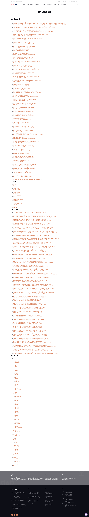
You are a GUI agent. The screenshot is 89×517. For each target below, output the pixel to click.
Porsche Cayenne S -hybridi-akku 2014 (20, 55)
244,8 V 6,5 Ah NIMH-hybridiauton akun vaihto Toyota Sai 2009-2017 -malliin (28, 314)
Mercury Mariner (18, 427)
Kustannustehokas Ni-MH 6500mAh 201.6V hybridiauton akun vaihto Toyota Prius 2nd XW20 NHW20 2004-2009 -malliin (36, 238)
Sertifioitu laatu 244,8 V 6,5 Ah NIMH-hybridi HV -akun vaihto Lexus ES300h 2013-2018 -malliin (31, 277)
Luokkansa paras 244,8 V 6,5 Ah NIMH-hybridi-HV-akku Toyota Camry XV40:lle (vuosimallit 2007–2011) (33, 282)
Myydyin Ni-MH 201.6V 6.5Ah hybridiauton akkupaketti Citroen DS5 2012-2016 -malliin (30, 263)
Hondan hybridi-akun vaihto (33, 492)
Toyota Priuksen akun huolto (18, 149)
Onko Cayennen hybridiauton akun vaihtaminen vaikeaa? (24, 41)
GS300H (17, 408)
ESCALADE (17, 435)
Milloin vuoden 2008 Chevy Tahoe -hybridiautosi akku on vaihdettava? (27, 162)
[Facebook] (12, 515)
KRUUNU (17, 386)
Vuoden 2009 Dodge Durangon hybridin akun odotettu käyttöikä (25, 99)
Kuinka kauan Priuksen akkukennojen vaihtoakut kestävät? (24, 164)
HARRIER (17, 363)
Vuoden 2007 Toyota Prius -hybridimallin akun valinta (23, 139)
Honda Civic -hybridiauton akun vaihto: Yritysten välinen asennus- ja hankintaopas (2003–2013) (32, 26)
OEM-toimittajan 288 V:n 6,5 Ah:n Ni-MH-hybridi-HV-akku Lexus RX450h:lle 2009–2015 (30, 239)
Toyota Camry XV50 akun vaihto (19, 77)
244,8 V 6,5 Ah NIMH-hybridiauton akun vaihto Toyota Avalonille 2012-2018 (28, 324)
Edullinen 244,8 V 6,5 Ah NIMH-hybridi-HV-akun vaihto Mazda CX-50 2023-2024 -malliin (30, 266)
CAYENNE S (17, 423)
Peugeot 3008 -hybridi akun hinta (20, 118)
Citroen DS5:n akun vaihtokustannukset (21, 108)
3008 (16, 442)
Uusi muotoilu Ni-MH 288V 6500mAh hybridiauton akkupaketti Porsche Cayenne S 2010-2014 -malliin (33, 262)
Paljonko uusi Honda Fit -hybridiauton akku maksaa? (23, 157)
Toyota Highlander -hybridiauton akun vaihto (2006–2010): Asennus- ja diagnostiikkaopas (30, 28)
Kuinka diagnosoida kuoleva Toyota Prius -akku (22, 154)
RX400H (17, 412)
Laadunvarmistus (16, 197)
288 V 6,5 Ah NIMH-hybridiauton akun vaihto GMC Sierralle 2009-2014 (26, 301)
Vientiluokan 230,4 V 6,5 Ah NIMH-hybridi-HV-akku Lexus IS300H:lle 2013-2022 (28, 276)
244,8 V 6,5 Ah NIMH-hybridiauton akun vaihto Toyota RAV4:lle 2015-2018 (27, 326)
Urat (14, 196)
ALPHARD (17, 381)
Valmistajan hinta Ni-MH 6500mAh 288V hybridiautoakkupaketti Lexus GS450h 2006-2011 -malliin (32, 228)
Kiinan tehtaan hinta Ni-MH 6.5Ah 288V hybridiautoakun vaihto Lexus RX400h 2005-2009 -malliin (32, 242)
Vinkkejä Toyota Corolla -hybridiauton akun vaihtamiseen (24, 168)
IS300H (16, 415)
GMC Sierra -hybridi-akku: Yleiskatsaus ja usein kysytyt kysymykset (26, 76)
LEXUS (14, 401)
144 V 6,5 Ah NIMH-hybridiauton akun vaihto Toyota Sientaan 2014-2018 (27, 245)
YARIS (16, 370)
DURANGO (17, 453)
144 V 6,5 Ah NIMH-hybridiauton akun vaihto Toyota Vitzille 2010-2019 (27, 318)
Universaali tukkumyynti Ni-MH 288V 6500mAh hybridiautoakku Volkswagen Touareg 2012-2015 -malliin (33, 249)
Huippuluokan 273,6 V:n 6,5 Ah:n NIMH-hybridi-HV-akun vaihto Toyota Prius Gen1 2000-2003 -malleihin (33, 285)
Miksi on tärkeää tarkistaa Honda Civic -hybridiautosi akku (24, 110)
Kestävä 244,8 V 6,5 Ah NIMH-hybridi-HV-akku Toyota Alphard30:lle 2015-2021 (28, 270)
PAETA (16, 428)
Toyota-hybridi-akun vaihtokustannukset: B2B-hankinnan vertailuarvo (27, 30)
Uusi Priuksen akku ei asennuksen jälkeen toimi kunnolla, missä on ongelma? (28, 38)
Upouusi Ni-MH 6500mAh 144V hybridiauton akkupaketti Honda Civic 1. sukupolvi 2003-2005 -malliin (32, 352)
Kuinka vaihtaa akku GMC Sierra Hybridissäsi (21, 89)
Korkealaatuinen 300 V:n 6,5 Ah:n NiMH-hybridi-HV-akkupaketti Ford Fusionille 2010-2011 (30, 345)
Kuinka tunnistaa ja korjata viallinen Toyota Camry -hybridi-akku (25, 144)
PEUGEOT (15, 439)
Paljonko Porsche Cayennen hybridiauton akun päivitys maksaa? (25, 39)
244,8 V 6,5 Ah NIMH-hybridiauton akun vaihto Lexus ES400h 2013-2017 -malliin (29, 307)
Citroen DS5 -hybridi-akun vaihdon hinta (21, 53)
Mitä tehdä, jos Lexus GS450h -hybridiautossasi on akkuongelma (25, 96)
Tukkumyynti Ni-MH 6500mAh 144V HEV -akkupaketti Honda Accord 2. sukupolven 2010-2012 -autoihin (33, 349)
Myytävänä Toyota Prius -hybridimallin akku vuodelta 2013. (24, 138)
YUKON (16, 450)
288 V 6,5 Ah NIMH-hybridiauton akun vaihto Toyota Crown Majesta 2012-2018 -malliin (30, 334)
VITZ (16, 369)
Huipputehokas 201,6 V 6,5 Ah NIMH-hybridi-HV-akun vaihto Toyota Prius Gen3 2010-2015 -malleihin (32, 284)
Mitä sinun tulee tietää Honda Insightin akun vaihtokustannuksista (26, 171)
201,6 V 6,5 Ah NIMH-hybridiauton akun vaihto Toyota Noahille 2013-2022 (27, 316)
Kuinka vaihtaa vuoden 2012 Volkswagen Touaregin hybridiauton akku (26, 61)
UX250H (17, 409)
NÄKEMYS (17, 400)
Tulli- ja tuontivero (17, 195)
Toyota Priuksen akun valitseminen (20, 158)
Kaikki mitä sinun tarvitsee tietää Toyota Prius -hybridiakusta (25, 87)
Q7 (15, 466)
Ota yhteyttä (56, 4)
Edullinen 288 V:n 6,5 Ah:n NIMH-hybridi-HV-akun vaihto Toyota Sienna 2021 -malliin (29, 268)
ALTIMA (16, 458)
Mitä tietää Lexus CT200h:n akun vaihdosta (21, 148)
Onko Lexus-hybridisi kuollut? (19, 137)
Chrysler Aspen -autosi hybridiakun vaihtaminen (22, 97)
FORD (14, 424)
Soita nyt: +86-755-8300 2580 (62, 1)
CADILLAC (15, 434)
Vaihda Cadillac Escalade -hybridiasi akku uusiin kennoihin (24, 51)
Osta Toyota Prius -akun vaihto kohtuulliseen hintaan (23, 102)
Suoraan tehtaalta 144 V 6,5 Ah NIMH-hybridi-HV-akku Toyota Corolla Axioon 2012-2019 (30, 219)
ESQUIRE (17, 361)
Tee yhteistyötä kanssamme (47, 4)
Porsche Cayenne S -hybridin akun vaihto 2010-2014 (23, 114)
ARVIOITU (17, 388)
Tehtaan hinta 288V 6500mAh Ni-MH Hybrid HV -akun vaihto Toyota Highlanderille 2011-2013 (31, 339)
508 (16, 443)
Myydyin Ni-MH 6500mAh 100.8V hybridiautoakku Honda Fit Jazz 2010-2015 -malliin (29, 243)
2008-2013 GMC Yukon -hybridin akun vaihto (22, 81)
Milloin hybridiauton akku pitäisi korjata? (21, 50)
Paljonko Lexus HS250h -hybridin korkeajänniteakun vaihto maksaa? (26, 69)
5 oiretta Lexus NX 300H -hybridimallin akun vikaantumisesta (25, 91)
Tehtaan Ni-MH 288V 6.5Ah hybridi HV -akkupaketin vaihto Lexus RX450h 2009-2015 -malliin (31, 240)
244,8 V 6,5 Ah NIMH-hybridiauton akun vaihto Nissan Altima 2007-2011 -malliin (28, 306)
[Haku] (77, 4)
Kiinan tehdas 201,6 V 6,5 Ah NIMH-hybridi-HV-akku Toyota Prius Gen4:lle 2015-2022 (29, 296)
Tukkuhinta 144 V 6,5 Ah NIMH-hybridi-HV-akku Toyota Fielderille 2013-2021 (28, 295)
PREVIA (16, 378)
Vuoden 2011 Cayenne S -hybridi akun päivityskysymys (24, 54)
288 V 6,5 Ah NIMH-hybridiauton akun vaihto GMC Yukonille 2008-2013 (27, 303)
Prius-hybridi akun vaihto (18, 116)
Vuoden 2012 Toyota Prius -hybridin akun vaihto (22, 106)
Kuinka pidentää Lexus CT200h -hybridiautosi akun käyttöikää (25, 68)
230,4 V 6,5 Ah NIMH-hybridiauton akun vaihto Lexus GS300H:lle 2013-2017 (28, 310)
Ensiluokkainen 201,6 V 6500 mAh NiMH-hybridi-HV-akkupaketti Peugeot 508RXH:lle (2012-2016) (32, 342)
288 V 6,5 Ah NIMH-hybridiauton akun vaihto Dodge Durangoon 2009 (26, 300)
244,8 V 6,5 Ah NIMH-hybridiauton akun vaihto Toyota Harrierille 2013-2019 (27, 311)
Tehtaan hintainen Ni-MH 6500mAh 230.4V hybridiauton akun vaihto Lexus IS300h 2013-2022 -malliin (33, 227)
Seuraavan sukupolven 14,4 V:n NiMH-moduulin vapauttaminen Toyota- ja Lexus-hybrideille (31, 34)
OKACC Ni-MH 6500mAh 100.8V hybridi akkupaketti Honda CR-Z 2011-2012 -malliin (29, 258)
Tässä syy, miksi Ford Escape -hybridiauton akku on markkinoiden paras (27, 80)
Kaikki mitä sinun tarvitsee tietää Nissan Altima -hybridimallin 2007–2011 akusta (28, 70)
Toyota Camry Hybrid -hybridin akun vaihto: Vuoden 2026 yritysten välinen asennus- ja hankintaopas (33, 31)
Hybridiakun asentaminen (18, 199)
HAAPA (16, 456)
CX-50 (16, 464)
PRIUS (16, 392)
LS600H (16, 405)
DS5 (16, 438)
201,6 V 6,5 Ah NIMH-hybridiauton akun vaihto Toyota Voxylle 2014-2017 (27, 333)
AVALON (17, 376)
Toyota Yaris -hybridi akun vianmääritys (21, 169)
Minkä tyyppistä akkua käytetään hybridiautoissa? (23, 45)
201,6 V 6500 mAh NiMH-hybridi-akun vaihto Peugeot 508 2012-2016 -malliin (28, 250)
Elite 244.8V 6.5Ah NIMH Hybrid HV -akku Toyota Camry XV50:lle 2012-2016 (27, 281)
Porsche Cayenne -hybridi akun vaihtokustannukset (23, 130)
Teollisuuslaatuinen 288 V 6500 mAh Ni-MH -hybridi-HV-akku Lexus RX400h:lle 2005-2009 (31, 272)
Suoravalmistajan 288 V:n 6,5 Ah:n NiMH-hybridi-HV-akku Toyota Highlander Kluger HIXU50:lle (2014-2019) (34, 292)
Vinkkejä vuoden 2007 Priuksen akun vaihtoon (22, 129)
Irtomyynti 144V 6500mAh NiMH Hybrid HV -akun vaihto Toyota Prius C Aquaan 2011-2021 (30, 289)
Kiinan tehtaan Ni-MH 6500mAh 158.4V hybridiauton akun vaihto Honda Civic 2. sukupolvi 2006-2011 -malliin (34, 253)
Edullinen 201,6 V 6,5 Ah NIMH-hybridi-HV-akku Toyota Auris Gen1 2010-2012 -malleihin (30, 213)
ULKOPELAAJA (18, 362)
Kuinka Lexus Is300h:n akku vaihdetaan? (21, 49)
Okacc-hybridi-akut (48, 514)
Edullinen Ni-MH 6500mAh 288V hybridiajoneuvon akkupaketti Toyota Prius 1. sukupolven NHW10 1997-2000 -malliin (35, 350)
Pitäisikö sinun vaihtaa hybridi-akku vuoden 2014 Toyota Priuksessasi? (27, 92)
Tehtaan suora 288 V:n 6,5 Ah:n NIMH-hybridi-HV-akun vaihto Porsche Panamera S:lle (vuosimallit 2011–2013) (34, 346)
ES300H (16, 418)
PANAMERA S (17, 422)
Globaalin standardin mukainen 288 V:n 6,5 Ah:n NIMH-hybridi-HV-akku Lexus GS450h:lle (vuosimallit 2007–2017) (35, 274)
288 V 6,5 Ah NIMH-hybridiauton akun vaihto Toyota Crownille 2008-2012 (27, 337)
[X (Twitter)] (14, 515)
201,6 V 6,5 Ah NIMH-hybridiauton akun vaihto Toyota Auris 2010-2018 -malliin (28, 331)
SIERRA (16, 449)
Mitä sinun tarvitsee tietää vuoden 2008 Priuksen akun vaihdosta (26, 141)
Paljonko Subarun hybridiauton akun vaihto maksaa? (23, 72)
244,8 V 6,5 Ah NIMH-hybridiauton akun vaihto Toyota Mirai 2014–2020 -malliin (28, 319)
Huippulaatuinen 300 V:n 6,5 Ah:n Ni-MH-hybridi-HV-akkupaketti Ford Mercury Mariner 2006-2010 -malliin (33, 343)
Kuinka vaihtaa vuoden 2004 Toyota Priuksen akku (23, 145)
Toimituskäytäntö (16, 189)
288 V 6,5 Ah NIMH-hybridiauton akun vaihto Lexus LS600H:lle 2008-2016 (27, 261)
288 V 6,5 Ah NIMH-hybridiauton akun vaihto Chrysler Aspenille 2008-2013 (27, 299)
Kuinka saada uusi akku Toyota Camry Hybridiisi (22, 66)
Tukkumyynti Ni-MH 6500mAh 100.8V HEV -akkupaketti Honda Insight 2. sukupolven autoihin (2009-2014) (33, 246)
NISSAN (14, 457)
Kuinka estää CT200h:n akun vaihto (20, 175)
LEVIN (16, 374)
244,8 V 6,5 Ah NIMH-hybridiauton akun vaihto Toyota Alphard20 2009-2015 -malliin (29, 330)
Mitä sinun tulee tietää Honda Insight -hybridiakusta (23, 111)
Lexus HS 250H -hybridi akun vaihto (20, 73)
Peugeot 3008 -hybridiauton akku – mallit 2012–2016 (23, 74)
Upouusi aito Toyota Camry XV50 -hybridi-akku (22, 65)
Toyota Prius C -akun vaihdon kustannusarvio (22, 119)
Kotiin (24, 4)
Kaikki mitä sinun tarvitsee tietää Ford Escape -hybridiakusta (25, 85)
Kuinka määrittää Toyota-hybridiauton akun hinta (23, 126)
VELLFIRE (17, 380)
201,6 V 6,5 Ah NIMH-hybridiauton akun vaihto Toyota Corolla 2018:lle (26, 322)
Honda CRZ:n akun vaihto (18, 152)
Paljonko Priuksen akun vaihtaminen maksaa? (22, 123)
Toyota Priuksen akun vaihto (18, 161)
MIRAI (16, 372)
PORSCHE (15, 420)
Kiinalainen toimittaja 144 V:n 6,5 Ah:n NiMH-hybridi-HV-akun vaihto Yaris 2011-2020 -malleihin (31, 223)
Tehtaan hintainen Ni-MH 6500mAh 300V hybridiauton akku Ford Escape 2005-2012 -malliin (31, 251)
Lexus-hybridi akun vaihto (33, 493)
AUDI (14, 465)
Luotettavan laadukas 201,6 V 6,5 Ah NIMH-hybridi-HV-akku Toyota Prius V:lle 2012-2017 (30, 280)
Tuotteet (15, 204)
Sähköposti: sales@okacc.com (73, 1)
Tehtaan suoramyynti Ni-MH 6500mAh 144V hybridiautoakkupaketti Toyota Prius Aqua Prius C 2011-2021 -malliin (35, 234)
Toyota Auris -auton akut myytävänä (20, 125)
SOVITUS (17, 395)
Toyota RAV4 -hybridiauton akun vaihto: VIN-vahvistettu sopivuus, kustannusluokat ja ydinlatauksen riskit (34, 27)
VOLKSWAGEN (16, 445)
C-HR (16, 366)
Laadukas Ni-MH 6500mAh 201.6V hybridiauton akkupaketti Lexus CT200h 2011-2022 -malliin (31, 235)
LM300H (17, 403)
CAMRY (16, 391)
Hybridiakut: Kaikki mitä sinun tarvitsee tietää (22, 42)
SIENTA (16, 382)
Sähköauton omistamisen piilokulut (20, 62)
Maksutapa (15, 207)
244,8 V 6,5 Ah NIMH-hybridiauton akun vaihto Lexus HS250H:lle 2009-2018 (28, 308)
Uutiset (14, 206)
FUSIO (16, 426)
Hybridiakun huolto (17, 187)
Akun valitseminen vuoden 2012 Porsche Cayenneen (23, 57)
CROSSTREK (17, 461)
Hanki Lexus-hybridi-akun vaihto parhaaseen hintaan (23, 120)
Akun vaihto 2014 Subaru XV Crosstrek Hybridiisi (22, 58)
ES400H (16, 404)
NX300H (17, 414)
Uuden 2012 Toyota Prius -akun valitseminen (22, 142)
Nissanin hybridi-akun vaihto (33, 503)
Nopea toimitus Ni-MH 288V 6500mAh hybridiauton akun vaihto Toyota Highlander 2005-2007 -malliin (33, 348)
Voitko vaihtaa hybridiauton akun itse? (20, 93)
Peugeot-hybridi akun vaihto (33, 501)
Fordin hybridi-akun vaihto (33, 496)
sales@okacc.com (68, 492)
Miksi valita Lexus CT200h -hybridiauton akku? (22, 88)
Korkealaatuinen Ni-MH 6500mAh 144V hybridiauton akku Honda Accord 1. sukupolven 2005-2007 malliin (33, 255)
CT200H (17, 419)
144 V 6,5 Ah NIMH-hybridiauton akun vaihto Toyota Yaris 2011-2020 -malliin (28, 265)
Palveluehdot (15, 193)
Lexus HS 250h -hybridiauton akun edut (21, 84)
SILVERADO (17, 431)
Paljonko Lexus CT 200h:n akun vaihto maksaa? (22, 165)
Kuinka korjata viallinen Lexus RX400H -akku (22, 133)
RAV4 (16, 377)
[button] (54, 1)
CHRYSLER (15, 454)
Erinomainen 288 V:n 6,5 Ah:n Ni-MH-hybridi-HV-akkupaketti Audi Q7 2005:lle (28, 341)
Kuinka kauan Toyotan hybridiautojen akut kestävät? (23, 43)
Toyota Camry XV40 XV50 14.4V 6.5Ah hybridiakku (23, 78)
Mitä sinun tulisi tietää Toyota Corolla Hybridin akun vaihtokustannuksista (27, 179)
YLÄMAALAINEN (18, 389)
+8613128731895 (68, 495)
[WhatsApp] (17, 515)
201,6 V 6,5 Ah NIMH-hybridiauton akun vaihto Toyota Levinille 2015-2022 (27, 323)
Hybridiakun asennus (49, 493)
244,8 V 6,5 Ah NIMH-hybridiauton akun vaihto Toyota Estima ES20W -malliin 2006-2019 (30, 338)
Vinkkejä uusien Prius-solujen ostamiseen (21, 153)
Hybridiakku (29, 4)
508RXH (16, 441)
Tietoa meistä (37, 4)
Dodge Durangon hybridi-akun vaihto (20, 100)
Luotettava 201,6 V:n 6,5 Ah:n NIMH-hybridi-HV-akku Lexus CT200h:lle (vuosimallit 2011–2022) (31, 278)
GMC (14, 447)
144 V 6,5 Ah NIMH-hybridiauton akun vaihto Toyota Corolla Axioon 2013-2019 (28, 320)
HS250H (17, 407)
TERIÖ (16, 373)
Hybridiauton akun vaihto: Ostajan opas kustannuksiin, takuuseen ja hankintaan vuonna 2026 (31, 22)
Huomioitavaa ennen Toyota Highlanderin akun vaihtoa (24, 146)
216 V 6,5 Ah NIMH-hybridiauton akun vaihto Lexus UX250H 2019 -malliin (27, 257)
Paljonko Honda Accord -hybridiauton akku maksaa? (23, 127)
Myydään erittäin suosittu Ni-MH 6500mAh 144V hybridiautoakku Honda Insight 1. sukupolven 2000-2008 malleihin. (35, 353)
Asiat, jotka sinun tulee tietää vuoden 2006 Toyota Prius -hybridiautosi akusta (28, 134)
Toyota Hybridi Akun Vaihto (33, 490)
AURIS (16, 384)
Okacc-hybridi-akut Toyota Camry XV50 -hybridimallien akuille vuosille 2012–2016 (29, 64)
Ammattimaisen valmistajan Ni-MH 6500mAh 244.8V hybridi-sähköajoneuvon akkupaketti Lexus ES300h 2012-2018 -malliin (37, 230)
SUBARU (15, 460)
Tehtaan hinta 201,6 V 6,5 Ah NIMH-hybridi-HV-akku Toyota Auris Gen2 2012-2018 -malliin (30, 221)
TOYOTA (15, 358)
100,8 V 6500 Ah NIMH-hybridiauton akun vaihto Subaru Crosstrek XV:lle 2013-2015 (29, 212)
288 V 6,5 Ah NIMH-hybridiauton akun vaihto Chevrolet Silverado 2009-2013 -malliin (29, 304)
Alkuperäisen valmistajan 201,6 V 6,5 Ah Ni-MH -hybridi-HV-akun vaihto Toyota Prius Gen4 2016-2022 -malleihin (35, 216)
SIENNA (16, 359)
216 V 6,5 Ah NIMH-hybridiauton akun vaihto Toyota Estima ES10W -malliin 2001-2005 (30, 297)
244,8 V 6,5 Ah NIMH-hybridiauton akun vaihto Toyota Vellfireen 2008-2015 (27, 329)
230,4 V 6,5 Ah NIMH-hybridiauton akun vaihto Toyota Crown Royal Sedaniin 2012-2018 (30, 335)
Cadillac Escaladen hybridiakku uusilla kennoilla (22, 35)
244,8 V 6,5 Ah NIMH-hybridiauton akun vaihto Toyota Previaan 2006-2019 (27, 327)
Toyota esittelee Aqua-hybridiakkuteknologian (22, 172)
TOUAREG (17, 446)
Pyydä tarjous (63, 4)
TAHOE (16, 433)
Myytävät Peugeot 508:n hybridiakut (20, 112)
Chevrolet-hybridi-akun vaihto (34, 497)
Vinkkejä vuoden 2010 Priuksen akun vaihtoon (22, 150)
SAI (16, 365)
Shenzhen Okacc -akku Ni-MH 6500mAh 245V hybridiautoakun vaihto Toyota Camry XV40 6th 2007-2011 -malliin (35, 232)
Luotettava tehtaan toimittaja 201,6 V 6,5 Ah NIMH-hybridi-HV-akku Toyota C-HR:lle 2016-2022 (31, 215)
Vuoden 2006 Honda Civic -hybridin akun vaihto (22, 173)
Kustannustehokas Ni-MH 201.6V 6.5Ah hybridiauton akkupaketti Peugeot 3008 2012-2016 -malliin (32, 254)
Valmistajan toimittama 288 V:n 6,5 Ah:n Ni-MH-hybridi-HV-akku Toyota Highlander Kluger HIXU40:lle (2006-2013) (35, 291)
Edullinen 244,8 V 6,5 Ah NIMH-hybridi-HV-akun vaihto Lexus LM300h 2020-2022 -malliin (30, 269)
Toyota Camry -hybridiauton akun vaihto (21, 122)
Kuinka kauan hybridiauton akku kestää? (21, 95)
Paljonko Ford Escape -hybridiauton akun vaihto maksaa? (24, 46)
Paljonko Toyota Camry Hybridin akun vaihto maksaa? (23, 107)
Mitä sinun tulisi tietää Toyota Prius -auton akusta (23, 156)
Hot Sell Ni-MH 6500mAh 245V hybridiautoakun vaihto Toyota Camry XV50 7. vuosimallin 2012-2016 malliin (34, 231)
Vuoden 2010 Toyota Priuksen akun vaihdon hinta (22, 177)
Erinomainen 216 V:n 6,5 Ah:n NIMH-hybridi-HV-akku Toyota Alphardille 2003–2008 (29, 287)
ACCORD (17, 399)
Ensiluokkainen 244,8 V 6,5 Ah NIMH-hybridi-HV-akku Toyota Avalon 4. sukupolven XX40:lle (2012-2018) (33, 220)
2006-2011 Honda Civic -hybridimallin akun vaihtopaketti (24, 104)
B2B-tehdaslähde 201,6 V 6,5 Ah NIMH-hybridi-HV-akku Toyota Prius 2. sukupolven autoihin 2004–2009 (33, 288)
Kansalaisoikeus (18, 396)
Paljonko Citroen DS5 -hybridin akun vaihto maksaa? (23, 115)
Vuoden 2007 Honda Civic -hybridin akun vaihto (22, 176)
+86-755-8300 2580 (69, 499)
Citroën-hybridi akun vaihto (33, 500)
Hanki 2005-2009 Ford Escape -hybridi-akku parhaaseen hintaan (26, 60)
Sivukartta (15, 185)
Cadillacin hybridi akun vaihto (34, 499)
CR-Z (16, 397)
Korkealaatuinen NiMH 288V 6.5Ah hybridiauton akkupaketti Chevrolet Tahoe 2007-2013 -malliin (32, 247)
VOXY (16, 385)
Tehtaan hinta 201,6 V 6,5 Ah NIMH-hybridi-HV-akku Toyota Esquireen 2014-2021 (29, 293)
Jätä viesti (15, 191)
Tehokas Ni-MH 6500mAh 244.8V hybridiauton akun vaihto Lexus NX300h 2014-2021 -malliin (31, 226)
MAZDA (14, 462)
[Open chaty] (86, 514)
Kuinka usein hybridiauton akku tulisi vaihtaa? (22, 47)
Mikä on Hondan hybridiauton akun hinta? (21, 160)
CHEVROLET (15, 430)
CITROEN (15, 437)
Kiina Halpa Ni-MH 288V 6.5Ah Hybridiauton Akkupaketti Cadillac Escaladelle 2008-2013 (30, 259)
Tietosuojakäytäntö (17, 192)
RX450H (16, 411)
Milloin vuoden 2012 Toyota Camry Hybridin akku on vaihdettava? (26, 167)
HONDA (14, 393)
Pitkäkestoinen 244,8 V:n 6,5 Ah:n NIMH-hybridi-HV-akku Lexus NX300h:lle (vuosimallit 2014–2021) (32, 273)
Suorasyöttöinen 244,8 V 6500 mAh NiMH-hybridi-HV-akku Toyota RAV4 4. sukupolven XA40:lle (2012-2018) (34, 217)
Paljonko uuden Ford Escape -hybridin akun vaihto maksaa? (24, 103)
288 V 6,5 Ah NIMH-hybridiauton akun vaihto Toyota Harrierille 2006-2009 (27, 312)
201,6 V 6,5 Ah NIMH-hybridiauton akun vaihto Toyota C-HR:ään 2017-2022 (27, 315)
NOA (16, 367)
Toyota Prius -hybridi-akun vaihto (19, 135)
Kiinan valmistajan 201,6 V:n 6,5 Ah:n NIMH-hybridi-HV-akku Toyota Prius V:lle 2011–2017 (30, 224)
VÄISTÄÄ (15, 452)
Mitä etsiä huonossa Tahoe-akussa (20, 131)
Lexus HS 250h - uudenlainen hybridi (20, 83)
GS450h (16, 416)
